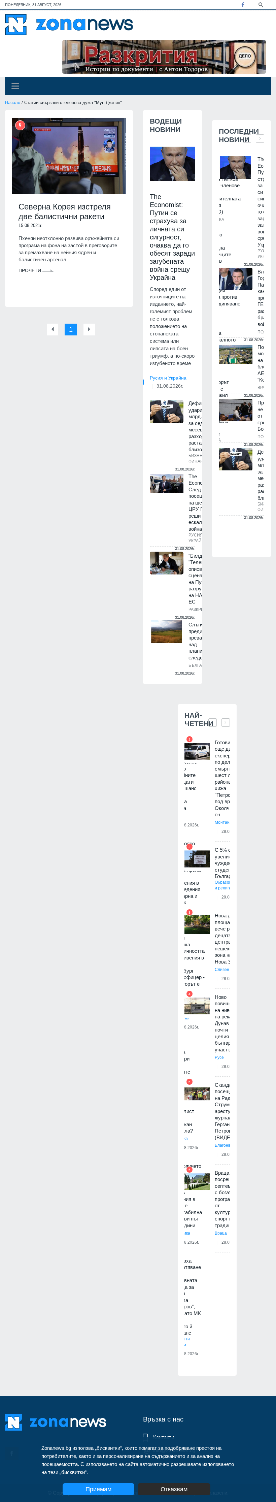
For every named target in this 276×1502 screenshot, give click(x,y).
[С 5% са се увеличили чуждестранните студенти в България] (197, 859)
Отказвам (174, 1489)
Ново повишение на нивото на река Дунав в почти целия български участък (227, 1023)
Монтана (223, 822)
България (199, 665)
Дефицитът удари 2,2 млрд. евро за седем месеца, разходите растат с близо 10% (201, 426)
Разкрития (200, 609)
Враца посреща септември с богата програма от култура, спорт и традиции (227, 1199)
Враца (221, 1233)
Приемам (98, 1489)
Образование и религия (228, 885)
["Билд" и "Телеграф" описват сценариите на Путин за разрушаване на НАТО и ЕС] (166, 563)
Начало (12, 102)
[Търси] (261, 4)
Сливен (222, 969)
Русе (219, 1057)
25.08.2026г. (187, 1353)
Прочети (30, 270)
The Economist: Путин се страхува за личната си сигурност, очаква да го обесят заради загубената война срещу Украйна (172, 237)
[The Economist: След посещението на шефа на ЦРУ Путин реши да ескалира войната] (166, 483)
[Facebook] (242, 4)
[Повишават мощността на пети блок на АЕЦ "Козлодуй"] (235, 354)
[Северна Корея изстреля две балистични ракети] (69, 156)
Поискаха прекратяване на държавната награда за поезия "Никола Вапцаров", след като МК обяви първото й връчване (185, 1297)
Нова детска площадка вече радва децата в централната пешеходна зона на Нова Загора (229, 939)
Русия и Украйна (168, 378)
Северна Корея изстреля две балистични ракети (65, 211)
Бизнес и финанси (198, 458)
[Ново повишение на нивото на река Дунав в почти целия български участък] (197, 1006)
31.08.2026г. (170, 386)
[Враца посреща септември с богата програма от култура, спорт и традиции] (197, 1182)
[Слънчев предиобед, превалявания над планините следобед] (166, 631)
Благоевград (227, 1145)
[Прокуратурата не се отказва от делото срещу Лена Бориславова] (235, 410)
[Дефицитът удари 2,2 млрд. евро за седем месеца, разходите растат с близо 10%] (166, 411)
